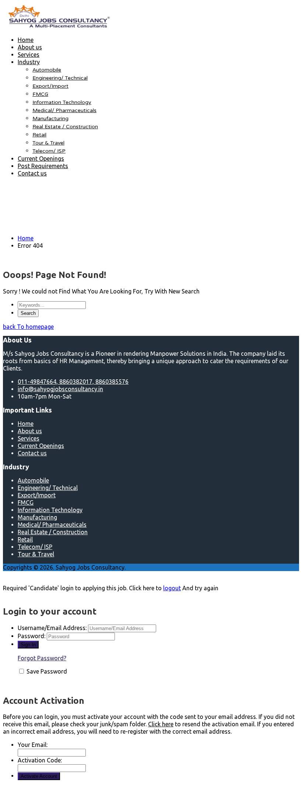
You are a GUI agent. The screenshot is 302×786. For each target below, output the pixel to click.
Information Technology (61, 102)
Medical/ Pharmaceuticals (64, 110)
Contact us (32, 173)
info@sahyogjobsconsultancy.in (60, 389)
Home (26, 39)
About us (30, 47)
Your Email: (33, 744)
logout (172, 588)
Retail (39, 135)
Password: (31, 636)
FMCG (40, 94)
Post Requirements (43, 166)
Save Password (47, 671)
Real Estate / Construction (65, 127)
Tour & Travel (48, 143)
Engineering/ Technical (60, 78)
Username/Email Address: (52, 628)
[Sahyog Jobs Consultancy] (58, 26)
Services (28, 54)
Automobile (46, 70)
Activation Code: (40, 760)
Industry (29, 62)
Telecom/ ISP (49, 151)
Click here (160, 724)
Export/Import (50, 86)
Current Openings (41, 158)
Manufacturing (50, 118)
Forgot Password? (42, 658)
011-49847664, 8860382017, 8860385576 (73, 381)
